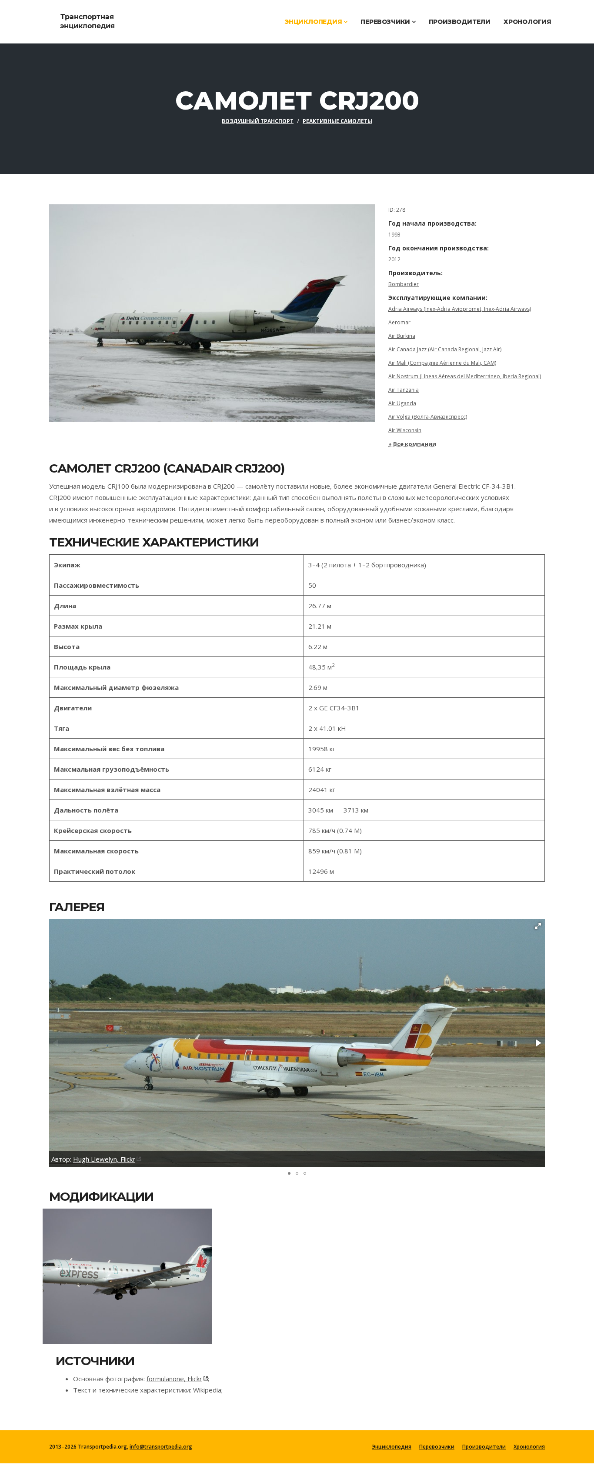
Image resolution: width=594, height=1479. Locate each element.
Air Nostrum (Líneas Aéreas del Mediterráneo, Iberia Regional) (464, 376)
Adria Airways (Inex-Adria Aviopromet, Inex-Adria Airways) (459, 309)
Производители (460, 22)
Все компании (414, 444)
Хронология (527, 22)
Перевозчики (386, 22)
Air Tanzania (403, 389)
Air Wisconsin (404, 430)
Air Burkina (401, 336)
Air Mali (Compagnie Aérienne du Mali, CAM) (442, 362)
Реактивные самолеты (337, 121)
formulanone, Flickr (174, 1378)
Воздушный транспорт (258, 121)
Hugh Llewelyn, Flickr (104, 1159)
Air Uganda (402, 403)
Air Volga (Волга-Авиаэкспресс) (427, 416)
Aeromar (399, 322)
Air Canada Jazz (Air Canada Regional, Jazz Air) (444, 349)
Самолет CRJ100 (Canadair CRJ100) (123, 1276)
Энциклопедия (314, 22)
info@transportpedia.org (161, 1446)
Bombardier (403, 284)
